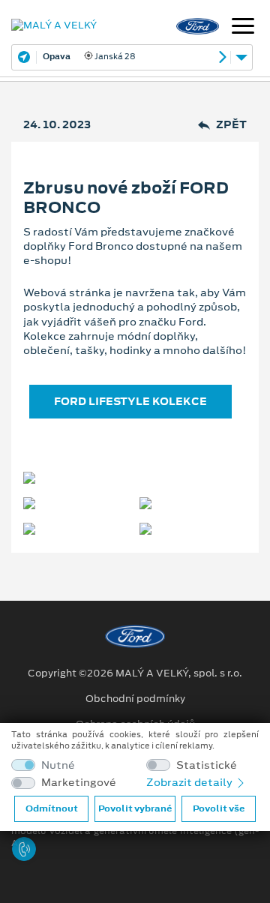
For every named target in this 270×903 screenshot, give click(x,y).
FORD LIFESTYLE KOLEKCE (130, 401)
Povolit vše (218, 808)
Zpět (231, 125)
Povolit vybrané (135, 808)
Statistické (206, 765)
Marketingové (78, 783)
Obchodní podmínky (135, 699)
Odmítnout (52, 808)
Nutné (58, 765)
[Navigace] (243, 27)
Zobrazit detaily (190, 782)
